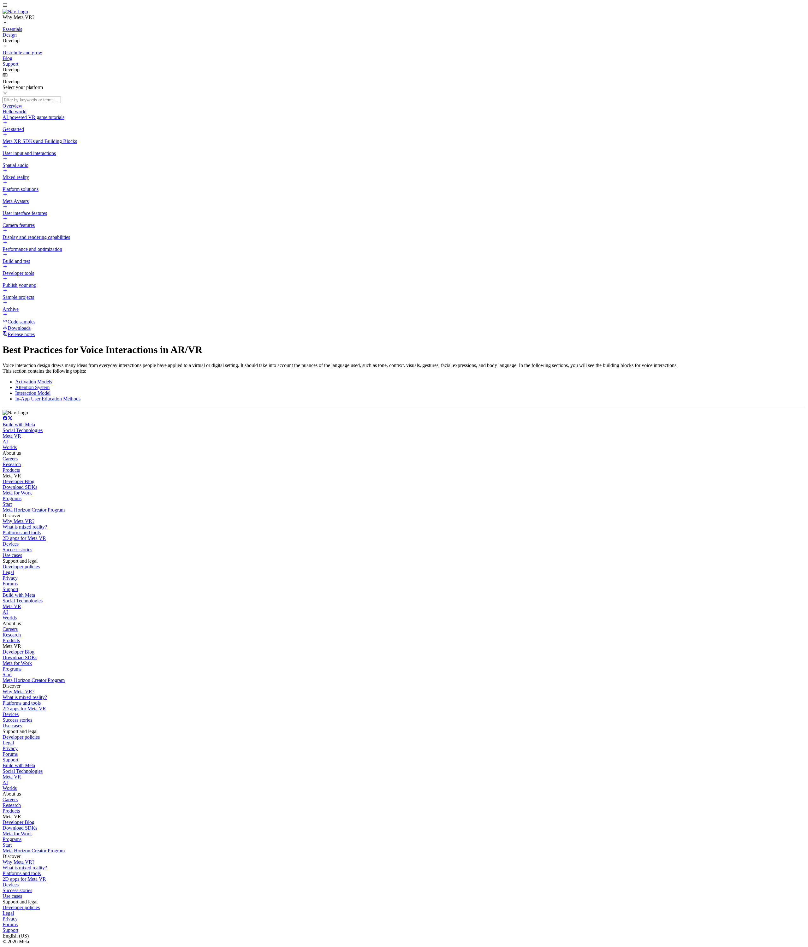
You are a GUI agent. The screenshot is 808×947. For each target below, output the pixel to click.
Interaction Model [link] (32, 393)
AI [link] (5, 441)
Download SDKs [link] (20, 487)
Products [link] (11, 470)
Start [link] (7, 504)
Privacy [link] (10, 578)
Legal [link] (8, 572)
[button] (404, 6)
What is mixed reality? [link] (25, 527)
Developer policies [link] (21, 566)
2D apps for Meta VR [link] (24, 538)
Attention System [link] (32, 387)
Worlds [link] (10, 447)
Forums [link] (10, 583)
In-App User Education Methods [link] (47, 398)
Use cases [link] (12, 555)
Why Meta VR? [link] (18, 521)
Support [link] (10, 589)
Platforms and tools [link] (22, 532)
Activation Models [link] (33, 381)
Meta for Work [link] (17, 492)
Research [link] (12, 464)
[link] (15, 11)
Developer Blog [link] (18, 481)
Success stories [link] (17, 549)
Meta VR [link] (12, 436)
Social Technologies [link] (23, 430)
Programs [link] (12, 498)
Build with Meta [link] (19, 424)
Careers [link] (10, 458)
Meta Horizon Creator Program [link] (34, 509)
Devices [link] (11, 544)
